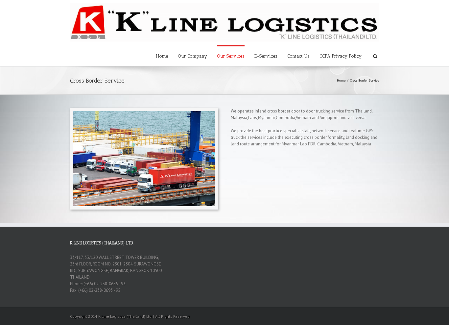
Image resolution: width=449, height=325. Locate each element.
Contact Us (298, 56)
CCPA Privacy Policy (340, 56)
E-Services (265, 56)
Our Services (231, 56)
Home (162, 56)
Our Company (192, 56)
